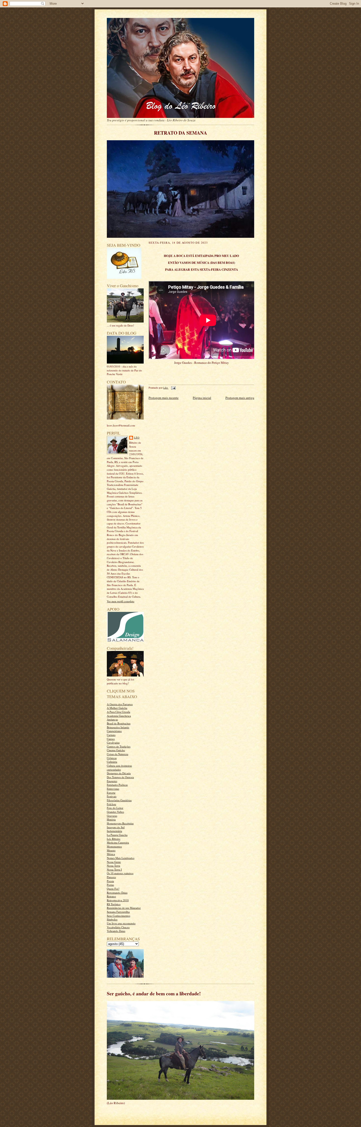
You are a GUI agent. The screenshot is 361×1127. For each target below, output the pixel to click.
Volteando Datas (116, 931)
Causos (111, 739)
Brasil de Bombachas (118, 723)
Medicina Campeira (118, 842)
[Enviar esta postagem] (173, 387)
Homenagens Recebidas (120, 823)
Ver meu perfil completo (120, 601)
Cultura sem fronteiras (119, 765)
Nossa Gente (114, 862)
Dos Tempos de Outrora (120, 777)
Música (111, 854)
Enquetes (112, 781)
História (111, 819)
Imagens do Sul (116, 827)
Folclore (111, 804)
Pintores (111, 877)
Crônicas (112, 758)
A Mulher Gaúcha (117, 708)
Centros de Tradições (118, 746)
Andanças (112, 719)
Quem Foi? (113, 888)
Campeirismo (114, 731)
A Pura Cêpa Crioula (118, 712)
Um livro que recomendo (121, 923)
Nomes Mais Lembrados (120, 858)
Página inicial (202, 397)
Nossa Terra (113, 865)
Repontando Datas (117, 892)
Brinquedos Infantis (118, 727)
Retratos (111, 896)
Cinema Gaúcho (116, 750)
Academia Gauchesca (119, 716)
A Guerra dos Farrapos (120, 704)
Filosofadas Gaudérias (119, 800)
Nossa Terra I (114, 869)
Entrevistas (113, 788)
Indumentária (114, 831)
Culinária (112, 761)
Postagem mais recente (164, 397)
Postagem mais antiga (239, 397)
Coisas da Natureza (117, 754)
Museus (111, 850)
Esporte (111, 792)
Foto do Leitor (115, 808)
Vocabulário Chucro (118, 927)
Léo (136, 437)
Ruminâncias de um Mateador (124, 908)
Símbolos (112, 919)
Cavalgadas (113, 742)
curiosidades (114, 769)
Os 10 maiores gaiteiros (120, 873)
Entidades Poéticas (117, 785)
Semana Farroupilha (118, 912)
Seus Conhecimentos (118, 915)
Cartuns (111, 735)
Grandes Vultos (115, 812)
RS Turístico (114, 904)
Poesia (110, 881)
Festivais (111, 796)
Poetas (110, 885)
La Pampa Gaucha (117, 835)
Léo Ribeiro (113, 839)
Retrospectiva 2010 (118, 900)
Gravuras (112, 815)
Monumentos (114, 846)
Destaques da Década (119, 773)
